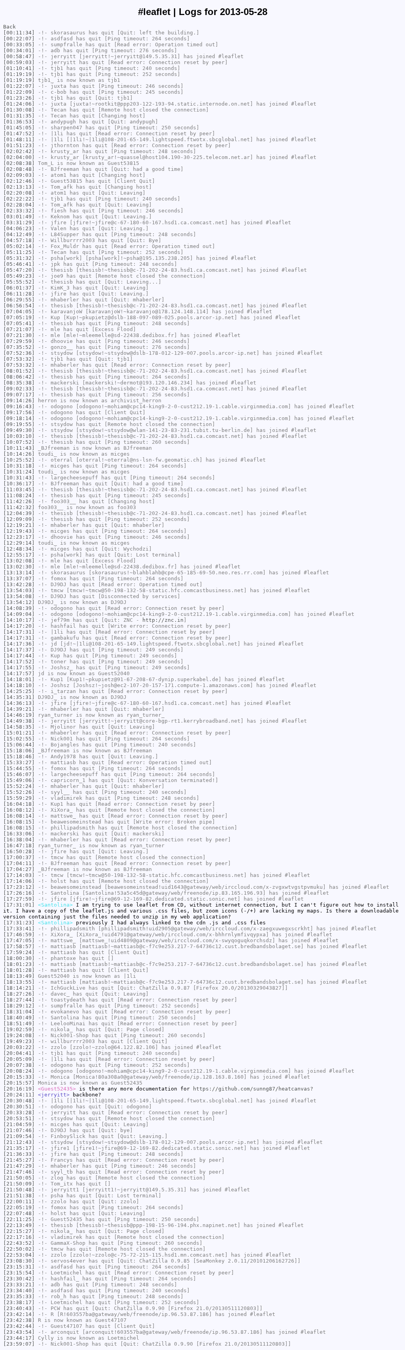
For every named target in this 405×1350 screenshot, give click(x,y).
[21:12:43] (19, 1142)
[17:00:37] (19, 857)
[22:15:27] (19, 1231)
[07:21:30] (19, 335)
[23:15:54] (19, 1273)
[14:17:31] (19, 632)
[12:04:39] (19, 513)
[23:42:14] (19, 1314)
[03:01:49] (19, 217)
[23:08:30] (19, 1261)
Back (9, 27)
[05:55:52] (19, 282)
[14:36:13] (19, 703)
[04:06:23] (19, 228)
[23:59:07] (19, 1344)
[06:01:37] (19, 288)
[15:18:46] (19, 756)
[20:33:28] (19, 1112)
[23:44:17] (19, 1338)
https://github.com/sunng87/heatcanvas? (253, 1089)
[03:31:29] (19, 222)
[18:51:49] (19, 1023)
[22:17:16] (19, 1237)
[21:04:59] (19, 1124)
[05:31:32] (19, 258)
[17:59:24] (19, 952)
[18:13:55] (19, 982)
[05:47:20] (19, 270)
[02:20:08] (19, 193)
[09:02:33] (19, 389)
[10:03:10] (19, 436)
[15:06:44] (19, 745)
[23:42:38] (19, 1320)
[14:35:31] (19, 697)
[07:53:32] (19, 359)
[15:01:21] (19, 733)
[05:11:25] (19, 252)
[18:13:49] (19, 976)
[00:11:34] (19, 33)
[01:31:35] (19, 116)
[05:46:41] (19, 264)
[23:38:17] (19, 1302)
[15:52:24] (19, 786)
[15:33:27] (19, 762)
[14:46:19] (19, 715)
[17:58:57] (19, 946)
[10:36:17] (19, 484)
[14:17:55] (19, 667)
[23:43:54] (19, 1332)
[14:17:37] (19, 650)
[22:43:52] (19, 1243)
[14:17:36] (19, 644)
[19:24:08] (19, 1035)
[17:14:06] (19, 881)
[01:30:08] (19, 110)
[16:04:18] (19, 804)
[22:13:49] (19, 1225)
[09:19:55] (19, 424)
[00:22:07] (19, 39)
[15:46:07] (19, 774)
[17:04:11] (19, 863)
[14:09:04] (19, 614)
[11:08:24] (19, 495)
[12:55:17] (19, 555)
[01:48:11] (19, 139)
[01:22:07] (19, 86)
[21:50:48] (19, 1190)
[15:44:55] (19, 768)
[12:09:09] (19, 519)
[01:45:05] (19, 128)
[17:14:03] (19, 875)
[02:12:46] (19, 181)
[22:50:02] (19, 1249)
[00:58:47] (19, 56)
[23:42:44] (19, 1326)
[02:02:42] (19, 151)
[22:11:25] (19, 1219)
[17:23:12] (19, 887)
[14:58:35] (19, 727)
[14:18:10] (19, 685)
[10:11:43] (19, 448)
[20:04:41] (19, 1053)
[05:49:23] (19, 276)
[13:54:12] (19, 602)
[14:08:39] (19, 608)
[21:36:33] (19, 1154)
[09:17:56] (19, 412)
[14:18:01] (19, 679)
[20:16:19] (19, 1089)
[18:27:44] (19, 1000)
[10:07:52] (19, 442)
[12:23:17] (19, 537)
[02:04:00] (19, 157)
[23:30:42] (19, 1279)
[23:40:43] (19, 1308)
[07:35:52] (19, 347)
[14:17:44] (19, 656)
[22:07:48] (19, 1213)
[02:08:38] (19, 163)
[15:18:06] (19, 751)
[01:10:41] (19, 68)
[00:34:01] (19, 50)
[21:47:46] (19, 1172)
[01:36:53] (19, 122)
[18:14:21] (19, 988)
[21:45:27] (19, 1160)
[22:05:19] (19, 1207)
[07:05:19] (19, 317)
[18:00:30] (19, 958)
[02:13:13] (19, 187)
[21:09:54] (19, 1136)
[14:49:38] (19, 721)
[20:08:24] (19, 1071)
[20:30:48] (19, 1101)
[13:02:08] (19, 561)
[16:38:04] (19, 840)
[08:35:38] (19, 383)
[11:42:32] (19, 507)
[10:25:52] (19, 460)
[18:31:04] (19, 1012)
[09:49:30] (19, 430)
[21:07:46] (19, 1130)
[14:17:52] (19, 662)
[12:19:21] (19, 525)
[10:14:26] (19, 454)
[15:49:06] (19, 780)
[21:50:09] (19, 1184)
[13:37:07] (19, 578)
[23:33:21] (19, 1285)
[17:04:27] (19, 869)
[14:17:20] (19, 626)
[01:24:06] (19, 104)
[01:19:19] (19, 74)
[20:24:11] (19, 1095)
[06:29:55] (19, 300)
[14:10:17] (19, 620)
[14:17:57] (19, 673)
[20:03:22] (19, 1047)
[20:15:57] (19, 1083)
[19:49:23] (19, 1041)
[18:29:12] (19, 1006)
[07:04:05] (19, 311)
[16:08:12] (19, 810)
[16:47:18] (19, 845)
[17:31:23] (19, 923)
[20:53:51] (19, 1118)
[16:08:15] (19, 822)
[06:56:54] (19, 306)
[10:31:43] (19, 478)
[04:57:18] (19, 240)
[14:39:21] (19, 709)
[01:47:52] (19, 133)
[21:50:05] (19, 1178)
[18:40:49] (19, 1018)
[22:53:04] (19, 1255)
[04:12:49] (19, 234)
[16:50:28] (19, 851)
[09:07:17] (19, 395)
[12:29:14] (19, 543)
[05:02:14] (19, 246)
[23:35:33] (19, 1296)
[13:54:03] (19, 590)
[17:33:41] (19, 929)
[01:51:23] (19, 145)
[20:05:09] (19, 1059)
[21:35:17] (19, 1148)
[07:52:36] (19, 353)
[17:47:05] (19, 940)
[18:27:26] (19, 994)
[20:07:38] (19, 1065)
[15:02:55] (19, 739)
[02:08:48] (19, 169)
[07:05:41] (19, 323)
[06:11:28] (19, 294)
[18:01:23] (19, 964)
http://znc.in (163, 620)
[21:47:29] (19, 1166)
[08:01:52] (19, 371)
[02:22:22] (19, 199)
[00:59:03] (19, 62)
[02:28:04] (19, 205)
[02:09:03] (19, 175)
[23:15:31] (19, 1267)
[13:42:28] (19, 584)
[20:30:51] (19, 1107)
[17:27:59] (19, 899)
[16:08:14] (19, 816)
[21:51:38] (19, 1196)
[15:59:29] (19, 798)
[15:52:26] (19, 792)
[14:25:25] (19, 691)
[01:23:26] (19, 98)
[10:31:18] (19, 466)
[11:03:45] (19, 489)
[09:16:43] (19, 406)
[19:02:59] (19, 1029)
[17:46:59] (19, 934)
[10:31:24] (19, 472)
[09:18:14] (19, 418)
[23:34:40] (19, 1290)
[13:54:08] (19, 596)
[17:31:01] (19, 905)
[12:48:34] (19, 549)
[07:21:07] (19, 329)
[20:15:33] (19, 1077)
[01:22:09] (19, 92)
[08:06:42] (19, 377)
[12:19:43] (19, 531)
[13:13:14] (19, 573)
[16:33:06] (19, 834)
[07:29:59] (19, 341)
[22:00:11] (19, 1201)
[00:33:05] (19, 44)
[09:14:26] (19, 400)
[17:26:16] (19, 893)
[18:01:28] (19, 970)
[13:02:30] (19, 567)
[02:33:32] (19, 211)
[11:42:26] (19, 501)
